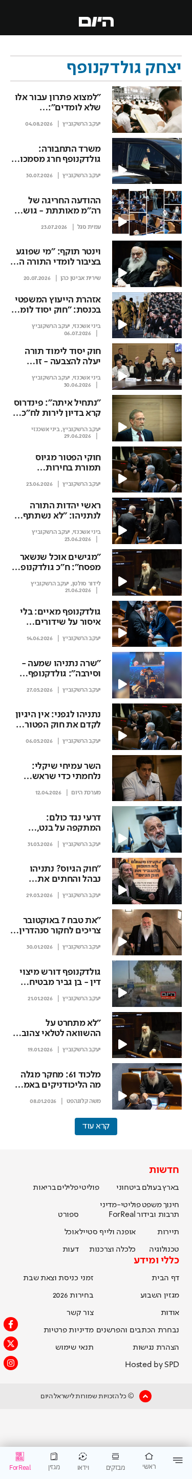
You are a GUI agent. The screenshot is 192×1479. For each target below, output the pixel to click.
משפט (152, 1205)
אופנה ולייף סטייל (107, 1232)
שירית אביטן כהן (80, 278)
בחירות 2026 (73, 1296)
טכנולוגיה (164, 1250)
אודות (170, 1313)
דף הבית (165, 1278)
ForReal (122, 1215)
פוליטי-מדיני (120, 1205)
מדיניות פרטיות (69, 1330)
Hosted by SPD (152, 1365)
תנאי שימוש (74, 1348)
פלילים (67, 1188)
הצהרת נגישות (156, 1348)
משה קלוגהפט (84, 1101)
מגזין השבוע (159, 1296)
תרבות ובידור (158, 1215)
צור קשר (80, 1313)
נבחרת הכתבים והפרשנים (137, 1330)
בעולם (151, 1188)
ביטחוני (128, 1188)
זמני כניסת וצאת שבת (58, 1278)
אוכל (72, 1232)
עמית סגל (89, 227)
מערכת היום (86, 793)
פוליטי (89, 1188)
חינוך (171, 1205)
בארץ (170, 1188)
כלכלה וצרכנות (112, 1250)
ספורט (68, 1215)
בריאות (44, 1188)
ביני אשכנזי (87, 326)
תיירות (168, 1232)
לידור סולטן (86, 584)
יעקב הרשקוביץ (81, 124)
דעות (70, 1250)
